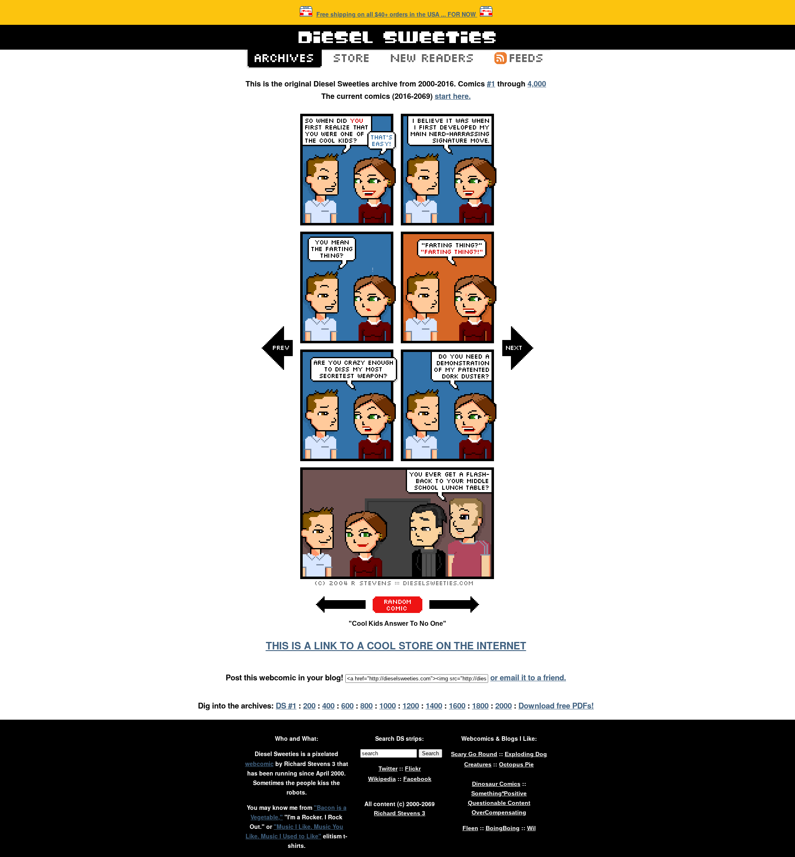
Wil (531, 828)
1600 (457, 705)
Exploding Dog (526, 754)
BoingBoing (503, 828)
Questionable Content (499, 803)
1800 (480, 705)
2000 (503, 705)
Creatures (477, 764)
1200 (410, 705)
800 (366, 705)
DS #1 (286, 705)
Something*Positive (499, 793)
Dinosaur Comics (496, 783)
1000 (387, 705)
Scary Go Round (474, 754)
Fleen (470, 828)
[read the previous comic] (277, 431)
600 (347, 705)
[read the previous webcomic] (341, 616)
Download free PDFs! (556, 705)
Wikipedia (382, 779)
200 (309, 705)
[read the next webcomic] (454, 616)
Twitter (388, 768)
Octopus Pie (516, 764)
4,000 (537, 83)
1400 (434, 705)
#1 (491, 83)
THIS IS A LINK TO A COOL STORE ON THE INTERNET (396, 645)
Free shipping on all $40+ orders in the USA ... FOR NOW (396, 14)
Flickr (413, 768)
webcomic (259, 763)
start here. (453, 96)
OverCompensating (499, 812)
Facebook (417, 779)
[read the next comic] (517, 431)
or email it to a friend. (528, 677)
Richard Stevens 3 (399, 813)
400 (328, 705)
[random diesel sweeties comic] (397, 610)
